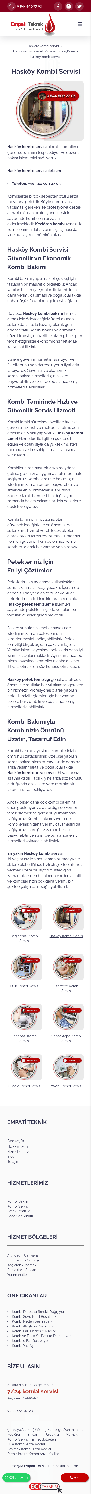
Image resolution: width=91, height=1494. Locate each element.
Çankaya (31, 1255)
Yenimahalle (17, 1275)
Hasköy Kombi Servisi (66, 936)
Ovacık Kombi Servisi (24, 1086)
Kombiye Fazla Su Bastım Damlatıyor (41, 1336)
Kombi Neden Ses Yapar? (32, 1321)
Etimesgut (16, 1260)
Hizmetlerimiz (18, 1152)
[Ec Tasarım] (45, 1488)
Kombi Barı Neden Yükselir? (34, 1331)
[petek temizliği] (50, 679)
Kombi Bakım (17, 1201)
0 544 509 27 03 (29, 6)
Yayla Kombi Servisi (66, 1086)
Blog (11, 1156)
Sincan (30, 1270)
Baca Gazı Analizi (20, 1216)
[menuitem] (14, 1429)
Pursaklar (14, 1270)
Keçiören (14, 1265)
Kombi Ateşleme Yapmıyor (33, 1326)
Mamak (30, 1265)
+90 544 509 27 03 (44, 183)
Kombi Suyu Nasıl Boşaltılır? (34, 1316)
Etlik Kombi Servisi (24, 986)
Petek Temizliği (19, 1211)
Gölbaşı (33, 1260)
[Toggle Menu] (80, 24)
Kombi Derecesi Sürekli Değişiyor (38, 1312)
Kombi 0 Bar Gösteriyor (30, 1341)
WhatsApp (18, 1477)
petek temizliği (35, 679)
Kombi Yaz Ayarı (25, 1346)
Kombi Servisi (18, 1206)
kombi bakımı (50, 313)
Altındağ (14, 1255)
